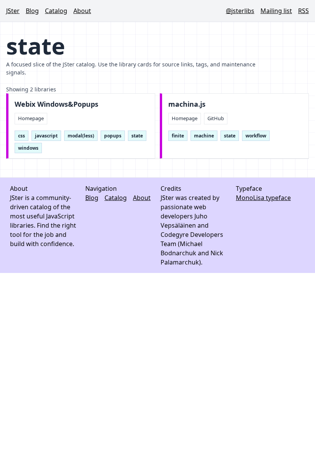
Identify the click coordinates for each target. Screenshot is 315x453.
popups (112, 135)
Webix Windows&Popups (56, 104)
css (21, 135)
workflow (255, 135)
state (137, 135)
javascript (46, 135)
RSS (303, 11)
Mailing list (276, 11)
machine (204, 135)
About (82, 11)
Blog (32, 11)
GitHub (215, 118)
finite (178, 135)
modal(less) (81, 135)
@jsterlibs (240, 11)
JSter (13, 11)
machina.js (187, 104)
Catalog (56, 11)
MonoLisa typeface (263, 197)
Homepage (31, 118)
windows (28, 148)
